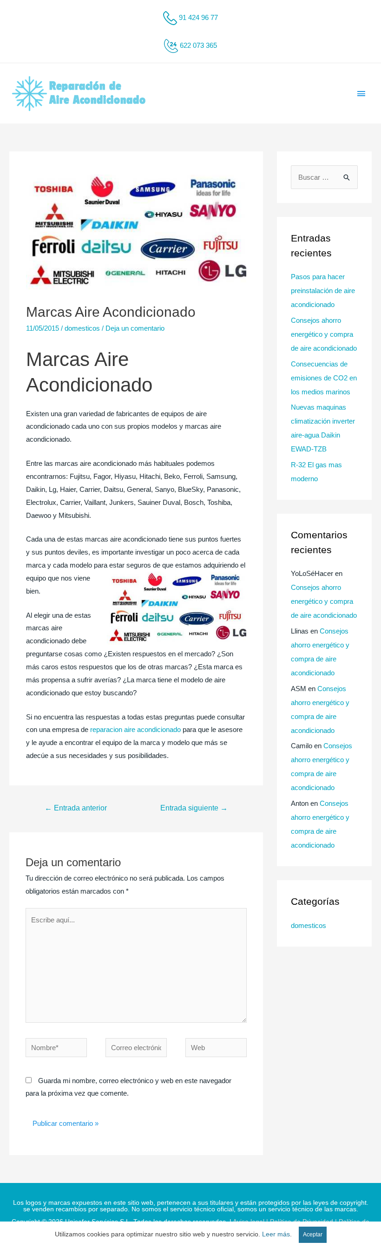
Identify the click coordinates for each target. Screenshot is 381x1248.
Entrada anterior (76, 808)
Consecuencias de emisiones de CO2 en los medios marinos (324, 378)
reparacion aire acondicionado (135, 729)
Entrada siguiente (194, 808)
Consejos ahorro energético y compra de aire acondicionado (324, 334)
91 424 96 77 (198, 17)
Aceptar (312, 1234)
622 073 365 (198, 45)
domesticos (82, 328)
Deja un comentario (134, 328)
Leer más (276, 1234)
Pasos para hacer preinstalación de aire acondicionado (323, 290)
